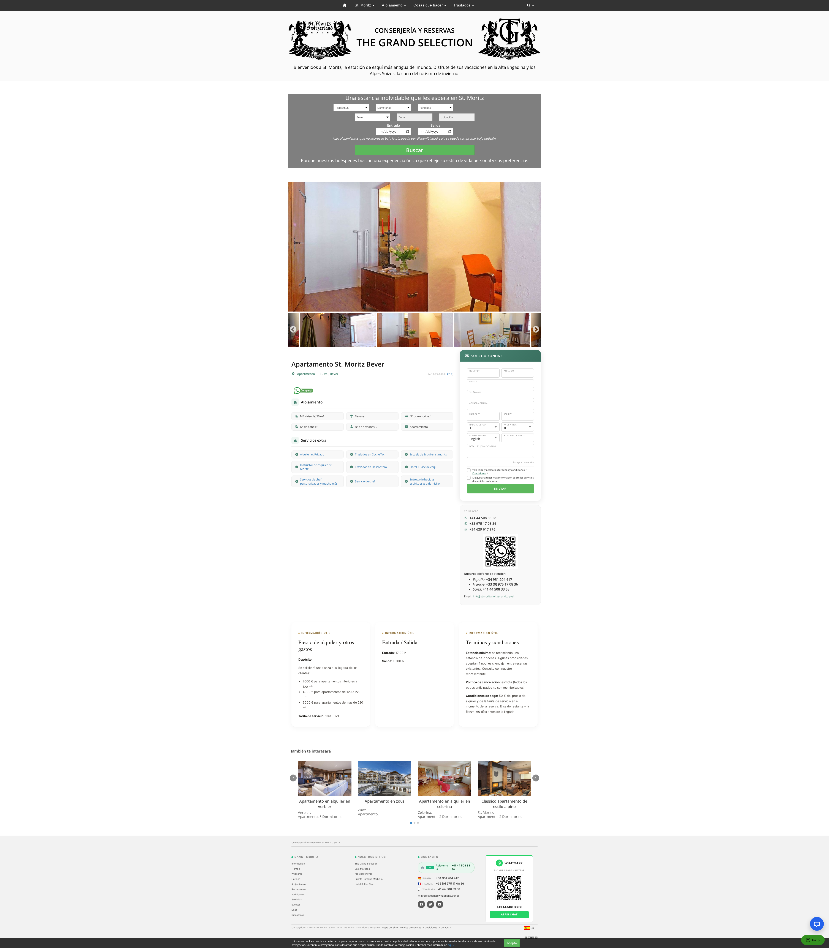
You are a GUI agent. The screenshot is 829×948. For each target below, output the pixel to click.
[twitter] (430, 904)
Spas (294, 909)
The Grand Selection (366, 863)
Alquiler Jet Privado (312, 454)
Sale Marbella (362, 868)
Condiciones (479, 473)
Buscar (414, 150)
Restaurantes (298, 889)
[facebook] (421, 904)
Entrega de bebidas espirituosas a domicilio (425, 481)
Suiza (324, 374)
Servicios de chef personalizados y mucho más (318, 481)
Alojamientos (298, 884)
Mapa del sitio (390, 927)
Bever (334, 374)
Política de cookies (411, 927)
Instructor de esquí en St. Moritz (316, 467)
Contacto (444, 927)
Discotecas (297, 915)
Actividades (298, 894)
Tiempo (295, 868)
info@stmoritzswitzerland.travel (493, 596)
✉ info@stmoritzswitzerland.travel (438, 895)
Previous (293, 330)
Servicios (296, 899)
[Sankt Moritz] (345, 5)
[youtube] (439, 904)
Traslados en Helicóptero (371, 467)
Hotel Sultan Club (364, 884)
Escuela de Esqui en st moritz (428, 454)
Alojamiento (393, 5)
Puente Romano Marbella (369, 878)
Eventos (296, 904)
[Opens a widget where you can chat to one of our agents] (813, 940)
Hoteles (295, 878)
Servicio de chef (365, 481)
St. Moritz (363, 5)
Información (298, 863)
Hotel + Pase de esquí (423, 467)
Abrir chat (509, 914)
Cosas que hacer (428, 5)
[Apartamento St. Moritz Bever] (414, 247)
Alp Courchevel (363, 873)
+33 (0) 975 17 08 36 (450, 883)
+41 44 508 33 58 (448, 889)
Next (536, 330)
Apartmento (306, 374)
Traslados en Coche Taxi (370, 454)
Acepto (512, 943)
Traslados (463, 5)
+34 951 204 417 (447, 878)
